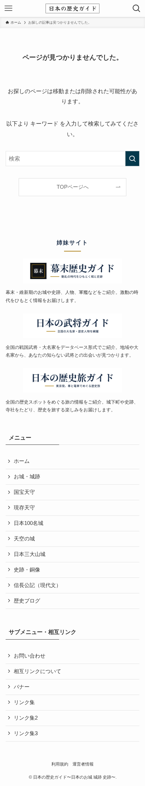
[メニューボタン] (8, 8)
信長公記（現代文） (37, 585)
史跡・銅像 (27, 570)
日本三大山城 (29, 554)
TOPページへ (73, 187)
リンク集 (24, 702)
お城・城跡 (27, 476)
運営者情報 (83, 764)
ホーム (22, 461)
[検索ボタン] (136, 8)
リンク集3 (26, 733)
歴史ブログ (27, 601)
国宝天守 (24, 492)
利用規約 (59, 764)
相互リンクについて (37, 671)
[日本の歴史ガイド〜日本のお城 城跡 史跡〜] (72, 8)
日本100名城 (28, 523)
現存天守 (24, 507)
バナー (22, 687)
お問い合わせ (29, 656)
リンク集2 (26, 718)
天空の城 (24, 539)
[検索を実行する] (132, 158)
